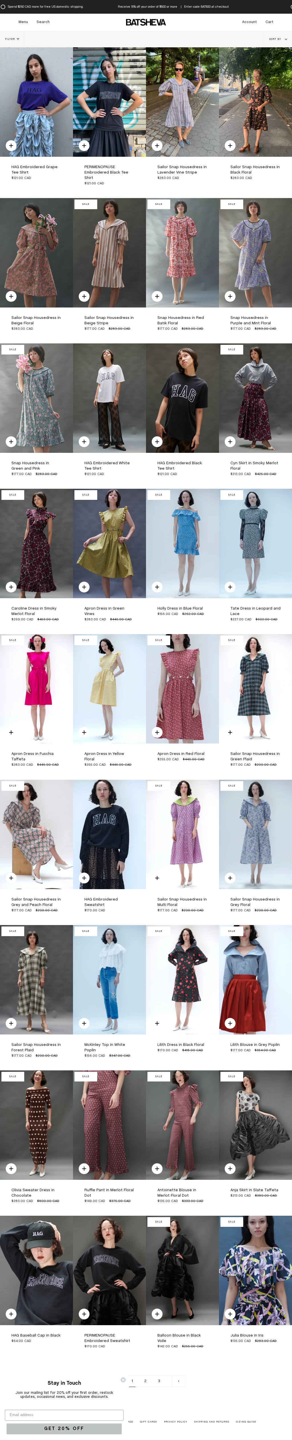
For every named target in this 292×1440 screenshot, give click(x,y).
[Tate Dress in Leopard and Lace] (255, 543)
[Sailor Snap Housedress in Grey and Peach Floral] (36, 834)
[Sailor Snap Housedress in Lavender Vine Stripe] (182, 102)
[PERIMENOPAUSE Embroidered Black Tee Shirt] (109, 102)
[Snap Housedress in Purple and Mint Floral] (255, 252)
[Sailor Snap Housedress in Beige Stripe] (109, 252)
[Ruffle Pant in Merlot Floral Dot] (109, 1125)
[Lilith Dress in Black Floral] (182, 979)
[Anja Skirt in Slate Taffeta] (255, 1125)
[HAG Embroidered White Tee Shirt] (109, 398)
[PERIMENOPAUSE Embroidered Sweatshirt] (109, 1270)
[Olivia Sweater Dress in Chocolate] (36, 1125)
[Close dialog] (123, 1380)
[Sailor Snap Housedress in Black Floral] (255, 102)
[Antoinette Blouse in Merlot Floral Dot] (182, 1125)
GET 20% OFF (64, 1429)
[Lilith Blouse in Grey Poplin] (255, 979)
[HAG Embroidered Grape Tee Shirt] (36, 102)
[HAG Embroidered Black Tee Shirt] (182, 398)
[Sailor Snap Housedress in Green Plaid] (255, 689)
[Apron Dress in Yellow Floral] (109, 689)
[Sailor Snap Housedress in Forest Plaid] (36, 979)
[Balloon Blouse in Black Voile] (182, 1270)
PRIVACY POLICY (175, 1422)
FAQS (130, 1422)
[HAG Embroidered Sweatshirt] (109, 834)
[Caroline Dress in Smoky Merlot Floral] (36, 543)
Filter (10, 39)
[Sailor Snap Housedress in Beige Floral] (36, 252)
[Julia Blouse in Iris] (255, 1270)
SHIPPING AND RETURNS (211, 1422)
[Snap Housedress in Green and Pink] (36, 398)
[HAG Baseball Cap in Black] (36, 1270)
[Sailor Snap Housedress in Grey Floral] (255, 834)
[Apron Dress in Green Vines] (109, 543)
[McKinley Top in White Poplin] (109, 979)
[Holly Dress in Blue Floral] (182, 543)
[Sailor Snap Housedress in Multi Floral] (182, 834)
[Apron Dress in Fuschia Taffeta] (36, 689)
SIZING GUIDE (246, 1422)
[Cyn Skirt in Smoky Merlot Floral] (255, 398)
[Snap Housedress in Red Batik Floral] (182, 252)
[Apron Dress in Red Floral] (182, 689)
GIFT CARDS (148, 1422)
